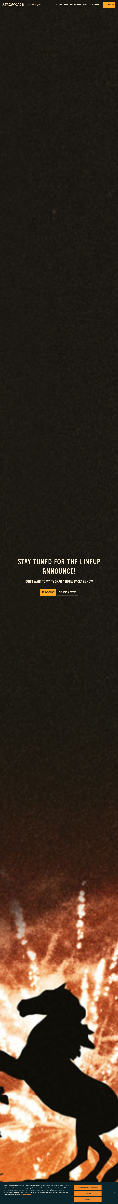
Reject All (88, 1193)
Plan (66, 5)
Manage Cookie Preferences (88, 1187)
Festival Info (75, 5)
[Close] (114, 1192)
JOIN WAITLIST (109, 5)
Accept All (87, 1199)
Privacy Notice (26, 1194)
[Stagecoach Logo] (22, 4)
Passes (59, 5)
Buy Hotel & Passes (67, 592)
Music (85, 5)
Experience (94, 5)
